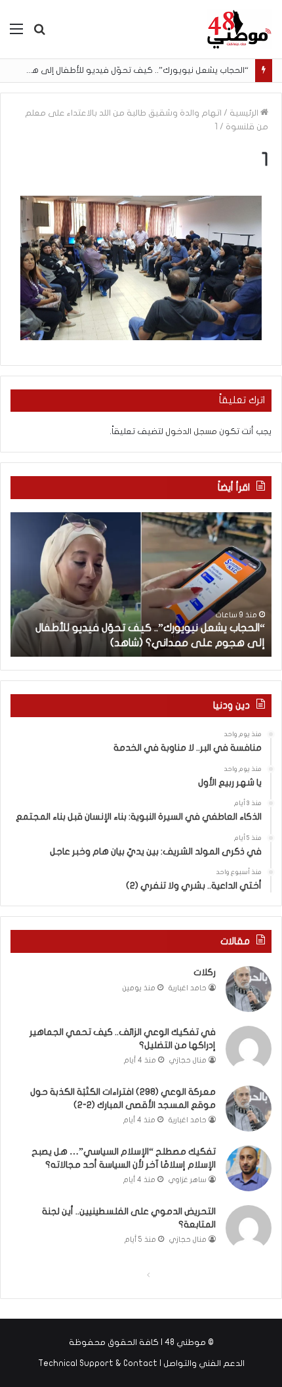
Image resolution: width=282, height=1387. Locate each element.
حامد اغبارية (188, 988)
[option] (141, 584)
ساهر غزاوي (188, 1179)
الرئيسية (245, 113)
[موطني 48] (239, 29)
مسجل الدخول (191, 431)
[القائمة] (16, 34)
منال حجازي (188, 1060)
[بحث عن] (39, 34)
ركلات (204, 972)
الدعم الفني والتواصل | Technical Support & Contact (141, 1363)
